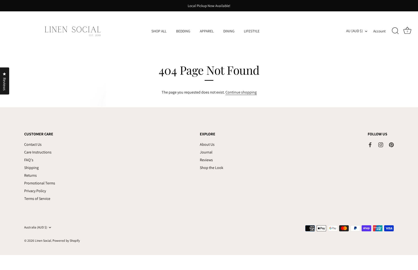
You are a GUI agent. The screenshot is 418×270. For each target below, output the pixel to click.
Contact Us (33, 144)
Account (379, 31)
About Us (207, 144)
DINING (228, 31)
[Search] (395, 31)
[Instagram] (380, 144)
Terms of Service (37, 198)
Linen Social (43, 240)
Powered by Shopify (66, 240)
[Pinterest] (391, 144)
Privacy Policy (35, 190)
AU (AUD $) (354, 31)
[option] (209, 5)
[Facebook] (370, 144)
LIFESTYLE (252, 31)
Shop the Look (211, 167)
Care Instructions (38, 152)
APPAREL (207, 31)
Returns (30, 175)
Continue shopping (241, 92)
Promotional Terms (39, 183)
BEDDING (183, 31)
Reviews (206, 159)
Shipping (31, 167)
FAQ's (28, 159)
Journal (206, 152)
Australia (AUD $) (35, 227)
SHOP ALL (158, 31)
